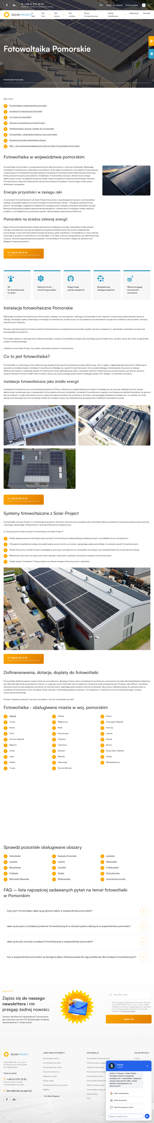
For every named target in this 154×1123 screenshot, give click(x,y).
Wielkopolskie (64, 879)
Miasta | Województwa (96, 1085)
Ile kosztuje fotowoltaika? (96, 1072)
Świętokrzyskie (113, 873)
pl (144, 5)
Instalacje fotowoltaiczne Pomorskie (25, 111)
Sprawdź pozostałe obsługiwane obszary (27, 140)
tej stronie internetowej (128, 1011)
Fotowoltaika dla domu (52, 1063)
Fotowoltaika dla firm (51, 1058)
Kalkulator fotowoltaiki (95, 1067)
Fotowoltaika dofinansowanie (98, 1058)
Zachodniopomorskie (115, 879)
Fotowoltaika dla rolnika (52, 1067)
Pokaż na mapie (10, 1073)
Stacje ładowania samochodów (55, 1085)
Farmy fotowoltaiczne (91, 14)
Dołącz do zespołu (114, 5)
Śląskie (61, 873)
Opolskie (62, 867)
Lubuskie (13, 861)
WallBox (46, 1089)
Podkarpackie (112, 867)
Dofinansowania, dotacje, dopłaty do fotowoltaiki (31, 128)
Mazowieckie (15, 867)
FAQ (101, 5)
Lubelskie (110, 856)
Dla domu (57, 14)
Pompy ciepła (48, 1081)
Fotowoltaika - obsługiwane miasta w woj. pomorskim (33, 134)
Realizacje (134, 13)
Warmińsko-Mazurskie (19, 879)
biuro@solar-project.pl (19, 1090)
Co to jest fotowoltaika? (20, 117)
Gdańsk (12, 716)
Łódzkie (61, 861)
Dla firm (43, 14)
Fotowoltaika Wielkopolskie (97, 1081)
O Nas (33, 14)
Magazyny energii (50, 1076)
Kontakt (146, 13)
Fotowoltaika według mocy (97, 1089)
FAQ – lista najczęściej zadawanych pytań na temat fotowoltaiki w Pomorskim (44, 146)
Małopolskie (111, 861)
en (149, 5)
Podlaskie (13, 873)
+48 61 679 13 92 (34, 4)
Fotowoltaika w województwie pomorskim (28, 105)
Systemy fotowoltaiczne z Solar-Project (27, 123)
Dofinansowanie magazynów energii (101, 1063)
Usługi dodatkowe (113, 14)
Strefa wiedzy (131, 5)
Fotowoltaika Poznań (95, 1076)
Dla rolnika (72, 14)
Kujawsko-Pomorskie (67, 856)
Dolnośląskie (15, 856)
